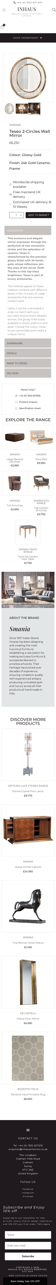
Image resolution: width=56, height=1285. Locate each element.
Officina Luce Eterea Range (28, 785)
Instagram (28, 1193)
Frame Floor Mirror (28, 1018)
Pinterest (28, 1196)
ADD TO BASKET (38, 215)
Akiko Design (38, 1275)
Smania (15, 125)
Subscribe (28, 1256)
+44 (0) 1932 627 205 (29, 2)
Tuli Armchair (15, 505)
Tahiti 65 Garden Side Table (28, 558)
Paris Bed (41, 459)
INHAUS (26, 9)
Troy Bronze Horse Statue (28, 942)
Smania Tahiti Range (28, 550)
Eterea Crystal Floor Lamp (28, 791)
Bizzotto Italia (28, 1089)
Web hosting (17, 1275)
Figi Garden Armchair (41, 509)
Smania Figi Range (41, 502)
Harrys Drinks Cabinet (28, 867)
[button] (4, 9)
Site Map (27, 1271)
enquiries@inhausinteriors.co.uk (28, 1149)
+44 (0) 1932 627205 (30, 1145)
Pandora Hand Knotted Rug (28, 1094)
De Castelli (28, 1013)
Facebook (28, 1189)
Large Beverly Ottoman (15, 460)
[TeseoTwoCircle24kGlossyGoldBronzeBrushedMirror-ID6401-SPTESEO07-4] (28, 78)
